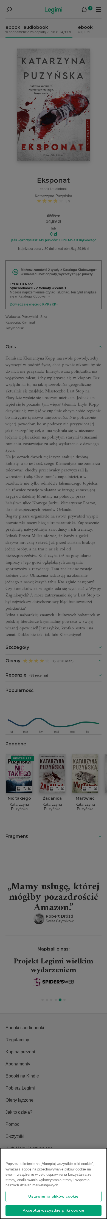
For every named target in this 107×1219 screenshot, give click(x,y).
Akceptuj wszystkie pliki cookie (53, 1210)
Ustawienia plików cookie (53, 1196)
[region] (53, 1183)
